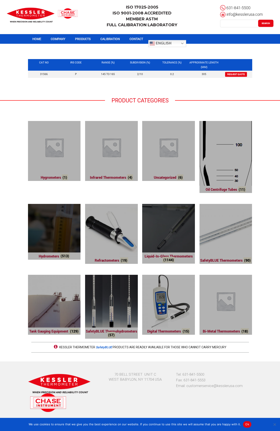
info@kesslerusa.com (244, 14)
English (163, 43)
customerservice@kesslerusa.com (214, 386)
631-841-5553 (194, 380)
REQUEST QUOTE (236, 74)
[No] (274, 424)
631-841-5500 (238, 7)
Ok (247, 424)
